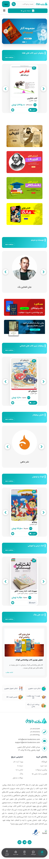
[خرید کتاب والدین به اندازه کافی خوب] (24, 31)
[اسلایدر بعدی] (43, 31)
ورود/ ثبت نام (18, 761)
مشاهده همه (9, 57)
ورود (6, 4)
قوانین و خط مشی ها (39, 774)
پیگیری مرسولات (41, 770)
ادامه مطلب (9, 672)
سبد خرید (43, 765)
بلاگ (21, 774)
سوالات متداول (18, 778)
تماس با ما (19, 770)
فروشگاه (44, 761)
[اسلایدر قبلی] (6, 31)
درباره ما (20, 765)
